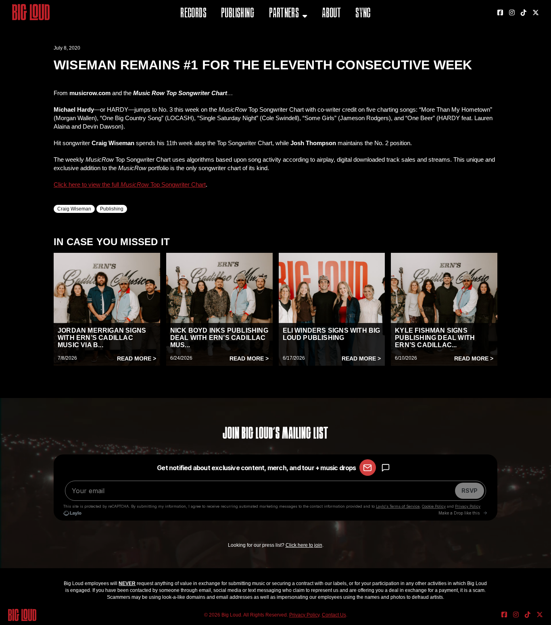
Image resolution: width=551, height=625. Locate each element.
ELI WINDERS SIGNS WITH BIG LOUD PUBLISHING (331, 334)
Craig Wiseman (74, 209)
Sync (363, 14)
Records (193, 14)
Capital (280, 54)
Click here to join (304, 545)
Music (278, 34)
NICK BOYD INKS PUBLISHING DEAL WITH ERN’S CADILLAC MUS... (219, 337)
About (331, 14)
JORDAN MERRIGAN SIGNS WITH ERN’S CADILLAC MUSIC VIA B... (102, 337)
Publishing (237, 14)
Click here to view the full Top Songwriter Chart (130, 184)
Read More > (136, 358)
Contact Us (334, 615)
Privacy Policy (304, 615)
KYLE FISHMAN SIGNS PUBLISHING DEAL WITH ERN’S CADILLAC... (435, 337)
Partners (284, 14)
